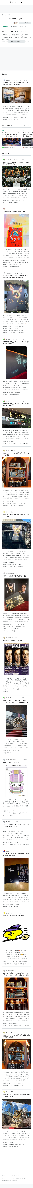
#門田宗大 (21, 330)
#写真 (4, 200)
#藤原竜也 (16, 1085)
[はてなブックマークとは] (11, 125)
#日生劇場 (22, 260)
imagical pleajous (10, 209)
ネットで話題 (14, 26)
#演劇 (4, 811)
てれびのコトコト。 (10, 821)
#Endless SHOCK (23, 262)
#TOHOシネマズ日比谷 (9, 631)
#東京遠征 (16, 117)
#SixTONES (6, 842)
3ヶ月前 (25, 80)
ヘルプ (13, 1178)
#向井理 (21, 503)
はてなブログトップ (26, 1178)
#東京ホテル (6, 119)
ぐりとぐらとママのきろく (11, 913)
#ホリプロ (20, 505)
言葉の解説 (5, 26)
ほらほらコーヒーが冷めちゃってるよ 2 (14, 759)
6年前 (12, 851)
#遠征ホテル (23, 117)
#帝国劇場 (6, 260)
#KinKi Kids (6, 624)
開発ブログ (18, 1178)
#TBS (15, 505)
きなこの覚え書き (10, 637)
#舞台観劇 (24, 961)
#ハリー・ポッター (14, 328)
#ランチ (16, 1146)
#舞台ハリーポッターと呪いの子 (15, 1083)
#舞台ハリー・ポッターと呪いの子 (12, 961)
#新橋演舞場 (6, 262)
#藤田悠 (16, 330)
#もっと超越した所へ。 (9, 626)
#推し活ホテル (14, 119)
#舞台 (25, 503)
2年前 (20, 913)
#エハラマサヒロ (20, 332)
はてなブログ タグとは (7, 1178)
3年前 (23, 159)
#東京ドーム (6, 629)
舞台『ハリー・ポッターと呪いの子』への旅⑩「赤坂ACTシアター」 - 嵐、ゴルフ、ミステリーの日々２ (10, 134)
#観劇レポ (6, 326)
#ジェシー (13, 842)
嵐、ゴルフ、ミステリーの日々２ (13, 159)
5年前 (25, 759)
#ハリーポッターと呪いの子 (10, 503)
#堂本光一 (6, 264)
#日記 (12, 200)
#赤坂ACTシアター (8, 117)
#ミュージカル (14, 262)
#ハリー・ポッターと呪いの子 (11, 202)
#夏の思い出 (23, 964)
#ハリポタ (6, 328)
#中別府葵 (12, 332)
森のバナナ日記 (9, 450)
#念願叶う (16, 964)
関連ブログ (23, 26)
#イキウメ (6, 815)
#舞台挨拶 (18, 626)
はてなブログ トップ (7, 14)
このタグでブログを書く (25, 23)
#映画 (23, 626)
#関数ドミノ (13, 815)
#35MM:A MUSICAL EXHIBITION (11, 904)
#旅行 (8, 200)
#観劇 (4, 1083)
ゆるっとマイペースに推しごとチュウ (14, 80)
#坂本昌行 (12, 264)
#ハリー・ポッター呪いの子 (10, 813)
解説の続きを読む (15, 41)
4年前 (15, 450)
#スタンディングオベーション (11, 844)
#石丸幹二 (6, 332)
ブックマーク (5, 131)
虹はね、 (8, 851)
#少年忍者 (18, 264)
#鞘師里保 (16, 906)
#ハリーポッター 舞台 (8, 501)
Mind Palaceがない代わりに (12, 273)
